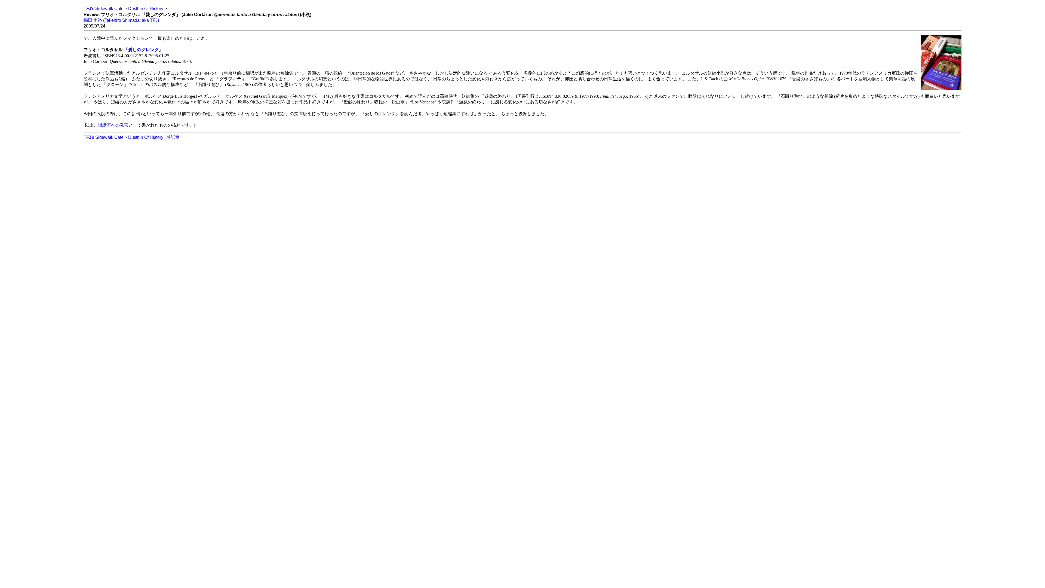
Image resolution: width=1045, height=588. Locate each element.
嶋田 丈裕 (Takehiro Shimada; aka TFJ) (121, 20)
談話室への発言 (113, 125)
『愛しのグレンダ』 (143, 49)
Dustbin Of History (145, 8)
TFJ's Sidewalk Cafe (104, 8)
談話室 (173, 137)
